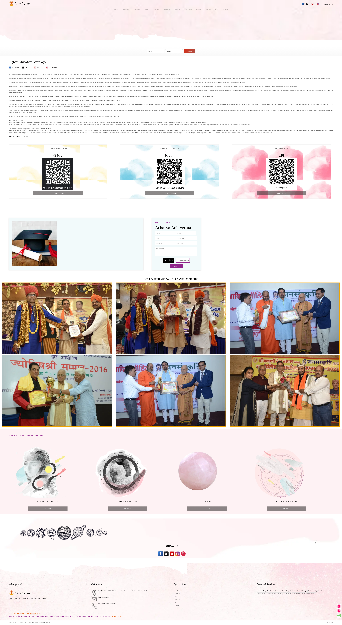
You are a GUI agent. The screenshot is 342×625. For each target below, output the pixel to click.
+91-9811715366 (58, 193)
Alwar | (57, 616)
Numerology (285, 591)
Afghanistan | (12, 616)
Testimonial (37, 598)
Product (198, 10)
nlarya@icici (281, 193)
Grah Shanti (270, 591)
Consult (48, 509)
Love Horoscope (261, 593)
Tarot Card (167, 10)
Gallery (208, 10)
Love (176, 602)
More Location (116, 616)
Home (115, 10)
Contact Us (45, 598)
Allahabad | (53, 616)
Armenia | (91, 616)
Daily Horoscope (19, 598)
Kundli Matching (312, 591)
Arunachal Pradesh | (99, 616)
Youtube (40, 67)
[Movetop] (316, 542)
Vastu (146, 10)
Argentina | (86, 616)
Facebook (15, 67)
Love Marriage (287, 593)
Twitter (28, 67)
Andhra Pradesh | (74, 616)
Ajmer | (33, 616)
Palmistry (277, 591)
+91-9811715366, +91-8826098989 (107, 604)
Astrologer (125, 10)
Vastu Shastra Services (298, 593)
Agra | (22, 616)
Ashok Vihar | (108, 616)
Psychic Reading (310, 593)
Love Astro (156, 10)
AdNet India (329, 622)
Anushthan (178, 10)
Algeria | (42, 616)
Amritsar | (67, 616)
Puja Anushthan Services (325, 591)
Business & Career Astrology (298, 591)
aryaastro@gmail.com (103, 597)
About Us (11, 598)
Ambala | (62, 616)
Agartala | (18, 616)
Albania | (38, 616)
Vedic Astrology (261, 591)
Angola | (81, 616)
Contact (225, 10)
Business (189, 10)
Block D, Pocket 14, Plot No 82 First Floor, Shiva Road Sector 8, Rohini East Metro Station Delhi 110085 (123, 591)
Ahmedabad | (27, 616)
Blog (216, 10)
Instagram (53, 67)
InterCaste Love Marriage (275, 593)
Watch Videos (14, 136)
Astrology (137, 10)
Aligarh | (47, 616)
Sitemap (47, 622)
